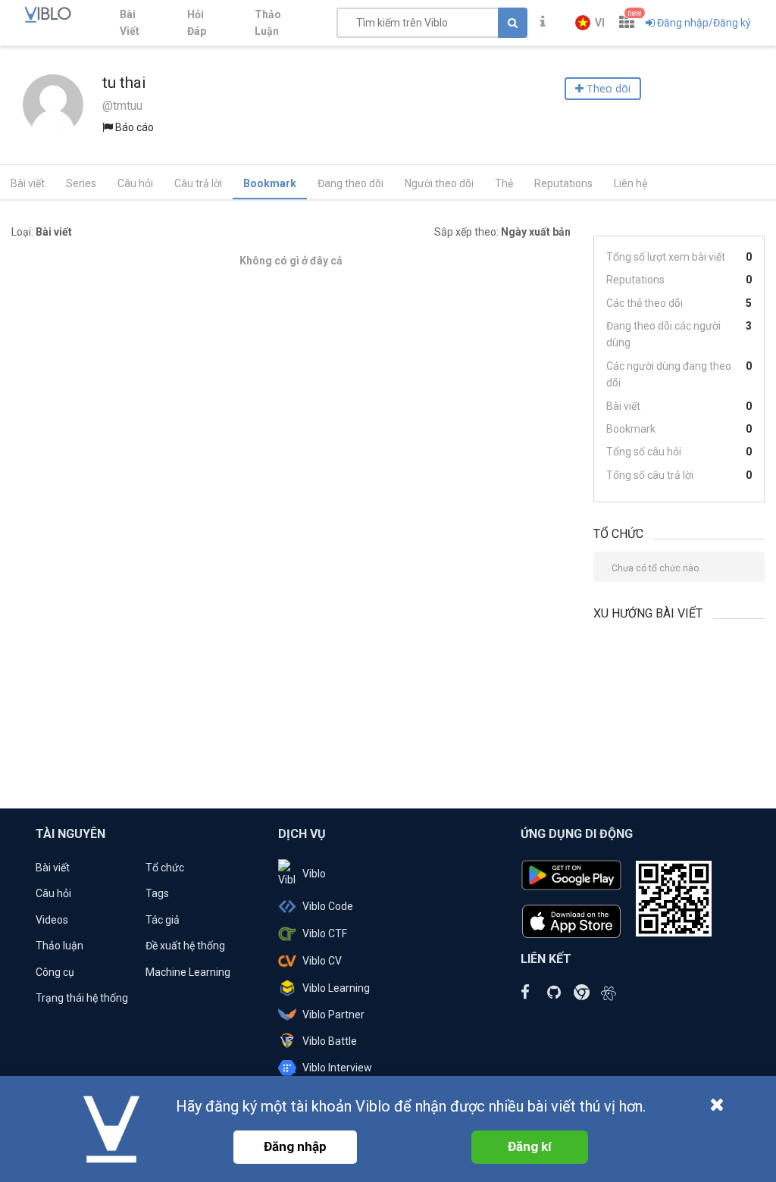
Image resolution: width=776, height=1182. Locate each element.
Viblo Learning (336, 988)
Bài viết (28, 183)
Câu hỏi (135, 183)
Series (81, 183)
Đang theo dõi (350, 183)
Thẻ (504, 183)
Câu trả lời (198, 183)
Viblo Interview (337, 1068)
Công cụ (55, 972)
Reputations (563, 183)
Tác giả (163, 920)
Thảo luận (59, 946)
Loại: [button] (41, 232)
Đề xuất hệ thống (185, 946)
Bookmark (269, 183)
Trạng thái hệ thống (82, 998)
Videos (52, 920)
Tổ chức (165, 867)
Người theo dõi (439, 183)
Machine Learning (188, 972)
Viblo (314, 874)
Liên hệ (630, 183)
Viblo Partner (333, 1014)
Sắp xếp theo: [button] (502, 232)
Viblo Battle (329, 1041)
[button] (590, 23)
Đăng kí (530, 1146)
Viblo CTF (324, 933)
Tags (157, 893)
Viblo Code (327, 906)
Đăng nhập (295, 1146)
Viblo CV (322, 961)
